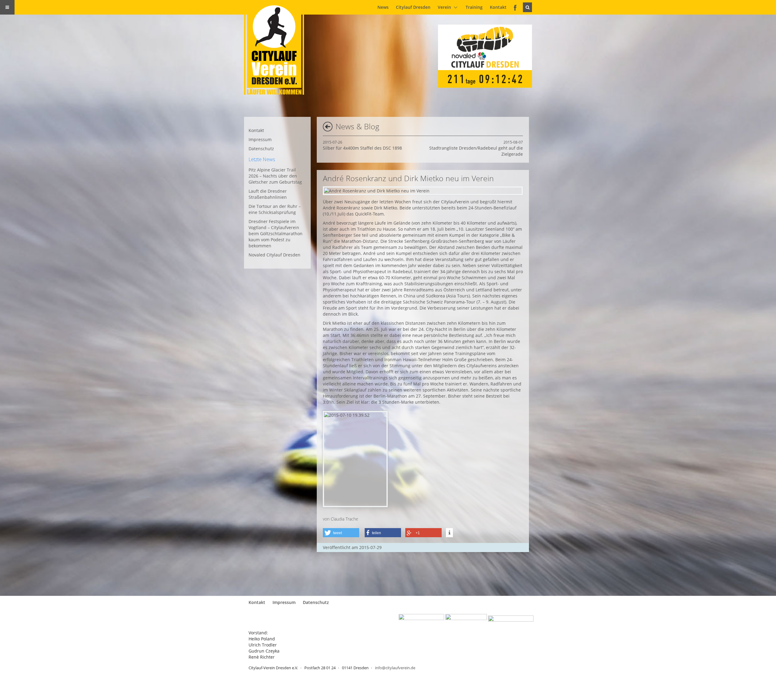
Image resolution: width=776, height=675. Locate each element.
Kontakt (498, 7)
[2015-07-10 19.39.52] (355, 459)
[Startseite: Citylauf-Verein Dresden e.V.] (277, 47)
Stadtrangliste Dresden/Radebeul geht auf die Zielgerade (476, 148)
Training (474, 7)
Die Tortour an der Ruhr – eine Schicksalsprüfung (275, 209)
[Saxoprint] (511, 620)
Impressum (260, 139)
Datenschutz (261, 148)
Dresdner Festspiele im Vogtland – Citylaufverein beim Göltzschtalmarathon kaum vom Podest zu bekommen (276, 234)
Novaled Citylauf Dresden (274, 255)
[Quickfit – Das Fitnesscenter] (466, 620)
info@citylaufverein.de (395, 667)
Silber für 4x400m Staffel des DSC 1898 (362, 145)
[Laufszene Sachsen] (421, 620)
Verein (444, 7)
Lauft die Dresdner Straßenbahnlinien (268, 194)
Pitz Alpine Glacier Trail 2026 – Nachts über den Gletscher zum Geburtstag (275, 176)
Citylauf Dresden (413, 7)
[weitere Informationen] (449, 532)
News (383, 7)
